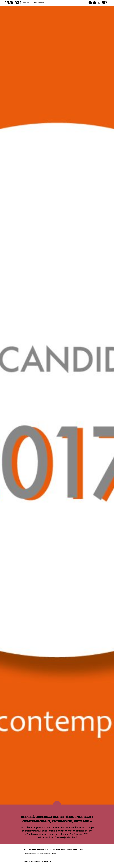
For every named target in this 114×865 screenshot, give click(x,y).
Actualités (25, 2)
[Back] (94, 2)
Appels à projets (38, 2)
